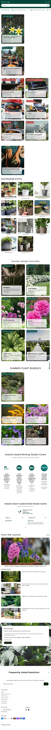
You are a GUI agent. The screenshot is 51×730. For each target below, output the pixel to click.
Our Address (4, 705)
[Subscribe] (46, 686)
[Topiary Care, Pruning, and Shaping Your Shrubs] (11, 578)
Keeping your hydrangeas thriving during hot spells (34, 598)
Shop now (6, 40)
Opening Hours (4, 702)
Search (2, 694)
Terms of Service (4, 700)
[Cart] (46, 2)
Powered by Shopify (6, 727)
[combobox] (25, 5)
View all (48, 537)
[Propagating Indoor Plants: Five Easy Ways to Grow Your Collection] (11, 615)
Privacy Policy (4, 703)
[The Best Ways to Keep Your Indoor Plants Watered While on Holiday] (11, 591)
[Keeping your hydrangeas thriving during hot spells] (11, 603)
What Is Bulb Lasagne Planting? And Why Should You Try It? (25, 568)
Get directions (8, 645)
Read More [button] (7, 527)
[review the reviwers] (22, 517)
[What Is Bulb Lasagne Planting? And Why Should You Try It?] (25, 553)
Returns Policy (4, 698)
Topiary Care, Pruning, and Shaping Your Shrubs (34, 574)
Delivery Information (5, 696)
